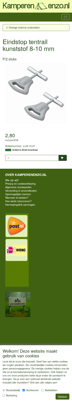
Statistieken (51, 390)
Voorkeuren (32, 390)
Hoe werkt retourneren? (18, 201)
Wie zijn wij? (12, 180)
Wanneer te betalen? (16, 197)
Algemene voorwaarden (18, 187)
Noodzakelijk (13, 390)
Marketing (11, 395)
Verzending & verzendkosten (21, 190)
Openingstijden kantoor (18, 194)
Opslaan (62, 396)
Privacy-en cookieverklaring (20, 183)
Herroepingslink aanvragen (20, 204)
